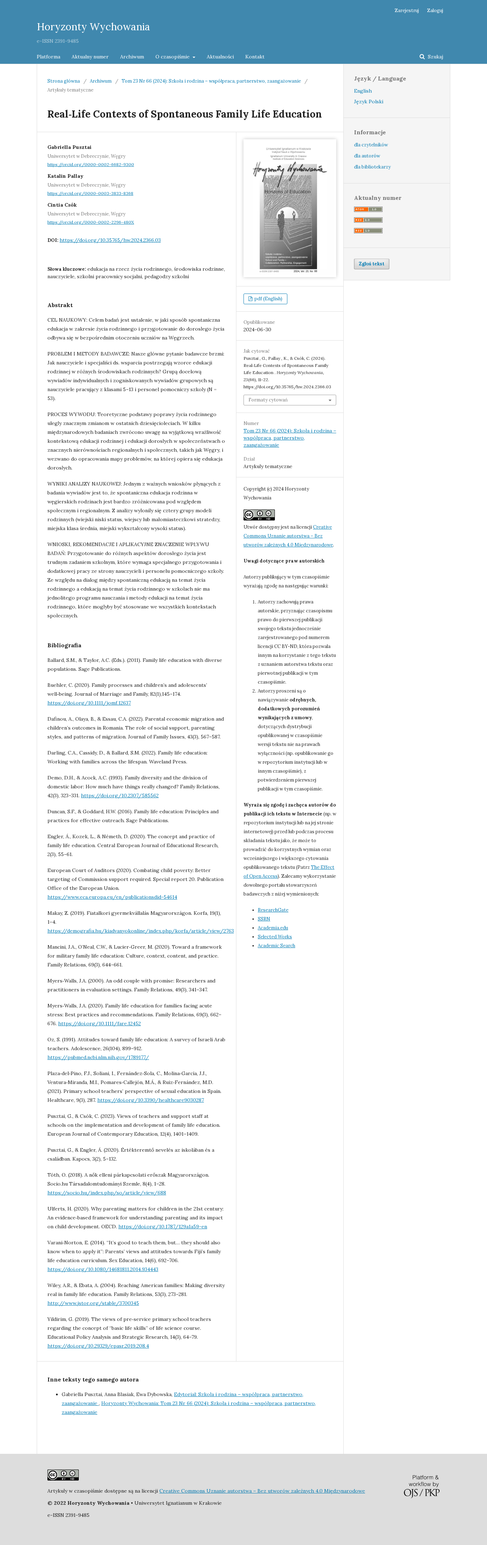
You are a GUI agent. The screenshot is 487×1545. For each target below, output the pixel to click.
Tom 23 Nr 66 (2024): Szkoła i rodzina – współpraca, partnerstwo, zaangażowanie (211, 81)
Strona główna (63, 81)
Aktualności (220, 56)
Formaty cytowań (268, 400)
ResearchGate (273, 910)
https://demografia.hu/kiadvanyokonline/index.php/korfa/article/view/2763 (140, 931)
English (363, 91)
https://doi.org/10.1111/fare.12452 (99, 1023)
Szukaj (434, 56)
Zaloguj (435, 10)
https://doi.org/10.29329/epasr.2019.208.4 (98, 1346)
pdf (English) (267, 299)
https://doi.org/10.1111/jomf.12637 (89, 703)
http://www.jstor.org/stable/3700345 (93, 1303)
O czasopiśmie (173, 56)
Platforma (48, 56)
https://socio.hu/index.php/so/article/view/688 (106, 1192)
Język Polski (368, 101)
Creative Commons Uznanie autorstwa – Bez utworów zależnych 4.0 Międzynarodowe (288, 536)
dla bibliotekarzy (372, 167)
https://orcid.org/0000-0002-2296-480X (90, 222)
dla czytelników (371, 145)
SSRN (264, 919)
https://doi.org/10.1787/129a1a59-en (162, 1226)
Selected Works (275, 937)
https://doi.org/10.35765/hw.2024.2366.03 (110, 240)
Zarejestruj (407, 10)
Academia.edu (273, 928)
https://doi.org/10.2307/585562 (120, 795)
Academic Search (276, 946)
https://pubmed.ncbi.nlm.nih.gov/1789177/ (98, 1057)
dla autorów (367, 156)
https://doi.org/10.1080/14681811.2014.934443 (102, 1269)
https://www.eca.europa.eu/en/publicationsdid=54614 (112, 897)
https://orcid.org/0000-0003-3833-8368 (90, 193)
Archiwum (132, 56)
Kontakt (255, 56)
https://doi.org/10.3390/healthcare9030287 (150, 1100)
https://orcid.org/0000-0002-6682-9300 (90, 164)
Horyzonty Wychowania (93, 26)
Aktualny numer (90, 56)
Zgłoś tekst (371, 264)
